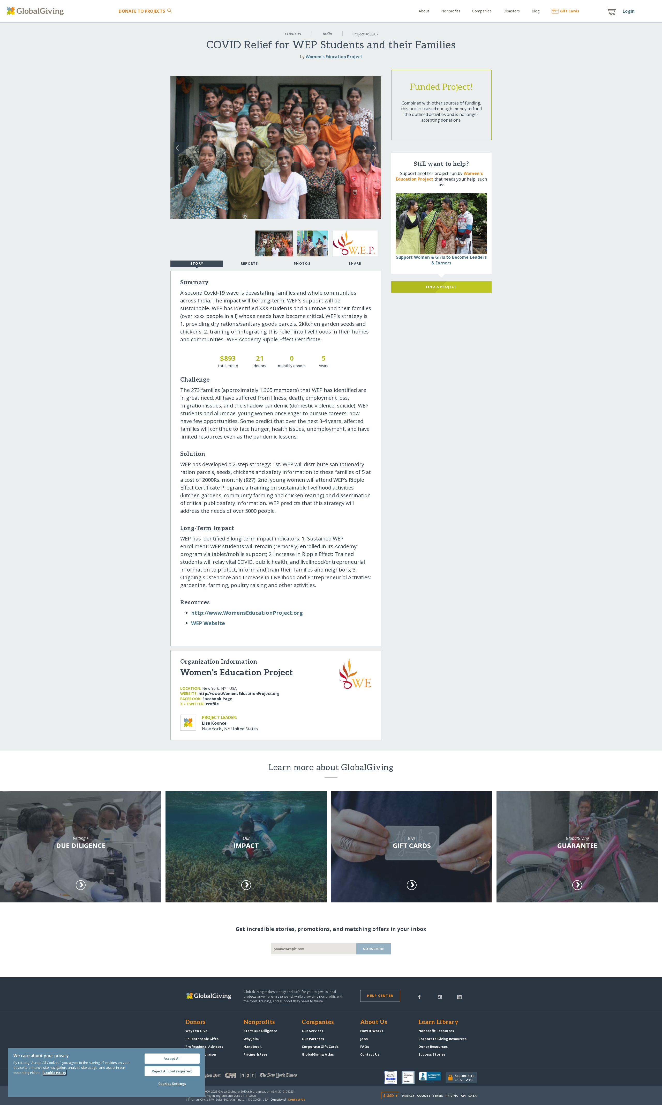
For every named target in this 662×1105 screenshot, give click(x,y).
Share (355, 263)
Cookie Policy (54, 1072)
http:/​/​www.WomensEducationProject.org (247, 612)
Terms (438, 1095)
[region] (106, 1072)
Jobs (364, 1038)
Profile (212, 703)
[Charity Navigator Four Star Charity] (393, 1077)
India (327, 33)
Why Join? (252, 1038)
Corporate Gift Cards (320, 1046)
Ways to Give (196, 1030)
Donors (195, 1022)
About (424, 11)
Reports (249, 263)
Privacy (408, 1095)
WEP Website (208, 623)
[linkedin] (459, 996)
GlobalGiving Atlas (318, 1054)
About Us (373, 1022)
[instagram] (440, 996)
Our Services (312, 1030)
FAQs (364, 1046)
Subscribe (374, 948)
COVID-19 (293, 33)
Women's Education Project (334, 57)
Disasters (511, 11)
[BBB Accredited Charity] (432, 1077)
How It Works (371, 1030)
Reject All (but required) (172, 1071)
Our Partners (313, 1038)
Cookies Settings (172, 1083)
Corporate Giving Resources (442, 1038)
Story (196, 263)
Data (472, 1095)
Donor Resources (433, 1046)
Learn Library (438, 1022)
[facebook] (419, 996)
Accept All (172, 1058)
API (463, 1095)
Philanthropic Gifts (202, 1038)
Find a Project (441, 286)
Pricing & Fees (255, 1054)
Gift (569, 11)
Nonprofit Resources (436, 1030)
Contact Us (369, 1054)
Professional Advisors (204, 1046)
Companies (481, 11)
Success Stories (431, 1054)
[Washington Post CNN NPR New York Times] (258, 1076)
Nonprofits (450, 11)
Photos (302, 263)
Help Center (380, 995)
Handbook (253, 1046)
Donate (142, 11)
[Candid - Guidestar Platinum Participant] (410, 1077)
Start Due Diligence (260, 1030)
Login (629, 11)
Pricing (452, 1095)
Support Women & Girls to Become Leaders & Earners (441, 260)
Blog (536, 11)
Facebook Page (217, 698)
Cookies (423, 1095)
